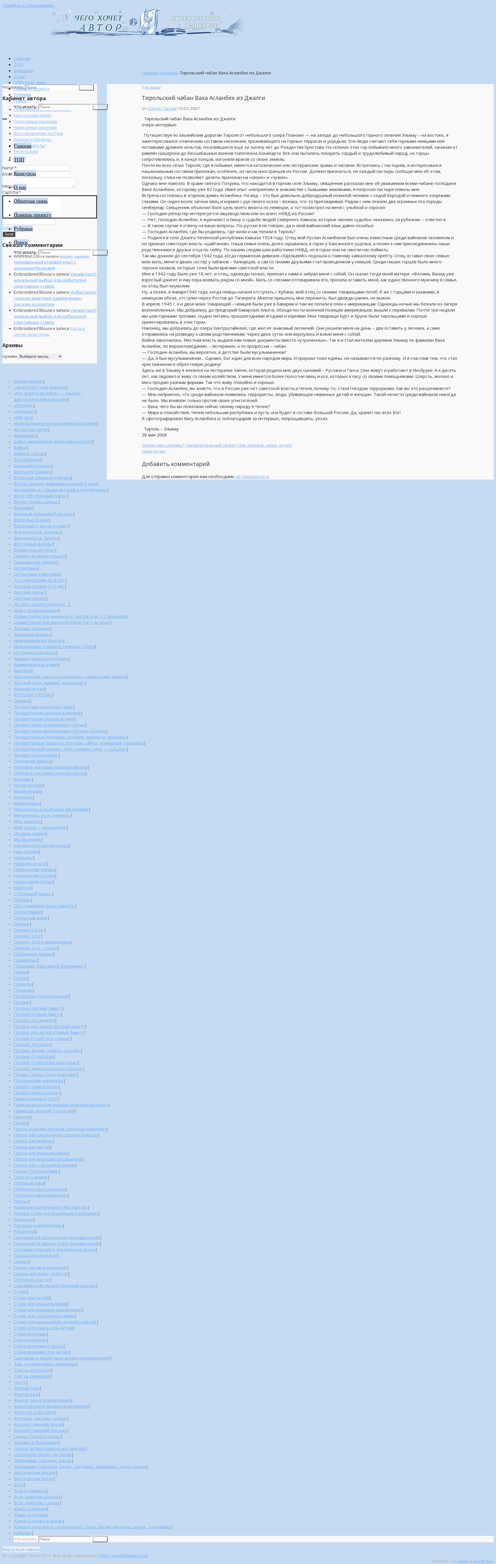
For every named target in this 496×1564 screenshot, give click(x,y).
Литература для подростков (43, 706)
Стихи (20, 1291)
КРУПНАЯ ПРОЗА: (32, 694)
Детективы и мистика (36, 574)
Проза (20, 1123)
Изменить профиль (32, 139)
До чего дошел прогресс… (41, 604)
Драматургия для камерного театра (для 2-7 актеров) (69, 616)
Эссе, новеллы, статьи (36, 1502)
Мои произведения (32, 115)
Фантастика (26, 1394)
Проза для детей (32, 1147)
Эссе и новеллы (30, 1490)
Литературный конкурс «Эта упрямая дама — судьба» (70, 749)
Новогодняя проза (33, 881)
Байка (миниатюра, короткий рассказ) (53, 441)
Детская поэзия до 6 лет (39, 580)
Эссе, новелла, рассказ (37, 1496)
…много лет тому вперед (39, 387)
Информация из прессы (38, 640)
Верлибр (23, 508)
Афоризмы (25, 435)
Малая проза (27, 791)
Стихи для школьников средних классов (55, 1322)
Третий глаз (26, 1388)
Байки (20, 447)
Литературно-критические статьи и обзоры (59, 731)
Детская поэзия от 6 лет (39, 586)
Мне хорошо (27, 821)
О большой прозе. (33, 893)
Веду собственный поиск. (40, 495)
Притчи (22, 1117)
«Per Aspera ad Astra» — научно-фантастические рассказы (48, 396)
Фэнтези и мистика (34, 1412)
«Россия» (23, 405)
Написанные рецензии (35, 127)
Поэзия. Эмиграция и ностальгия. (48, 1068)
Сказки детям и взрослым (40, 1267)
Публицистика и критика (39, 1189)
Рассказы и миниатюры (38, 1225)
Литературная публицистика (43, 719)
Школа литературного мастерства (49, 1448)
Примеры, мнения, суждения (44, 1110)
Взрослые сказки (31, 520)
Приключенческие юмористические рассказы (61, 1104)
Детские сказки (30, 598)
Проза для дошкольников (40, 1153)
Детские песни (29, 592)
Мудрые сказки (29, 833)
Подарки (23, 990)
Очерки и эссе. (29, 930)
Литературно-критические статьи (49, 725)
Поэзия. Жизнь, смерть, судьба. (47, 1050)
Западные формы (32, 634)
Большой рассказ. (32, 465)
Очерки (21, 924)
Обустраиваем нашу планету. (44, 905)
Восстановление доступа (38, 133)
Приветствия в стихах (36, 1092)
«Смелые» (24, 411)
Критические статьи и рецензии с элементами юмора (70, 676)
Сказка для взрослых (35, 1255)
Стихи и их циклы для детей (43, 1328)
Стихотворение (30, 1334)
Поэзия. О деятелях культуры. (45, 1062)
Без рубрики (27, 459)
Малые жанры (28, 381)
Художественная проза (38, 1424)
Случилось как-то (31, 1279)
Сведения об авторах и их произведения (56, 1237)
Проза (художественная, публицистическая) (60, 1129)
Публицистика (29, 1183)
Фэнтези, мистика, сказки (40, 1418)
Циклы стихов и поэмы (37, 1436)
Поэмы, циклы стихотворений (45, 1074)
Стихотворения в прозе (38, 1346)
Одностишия (27, 912)
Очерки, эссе (27, 936)
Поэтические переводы (38, 1080)
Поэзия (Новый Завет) (37, 1014)
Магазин (22, 779)
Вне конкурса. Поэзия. (37, 532)
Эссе (18, 1484)
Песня (20, 978)
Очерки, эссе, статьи (35, 948)
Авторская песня (31, 429)
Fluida (462, 1561)
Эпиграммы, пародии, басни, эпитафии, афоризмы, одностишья (80, 1466)
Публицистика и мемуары (40, 1195)
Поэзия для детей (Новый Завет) (48, 1032)
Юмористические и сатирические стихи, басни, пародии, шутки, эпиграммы (92, 1527)
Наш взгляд (26, 851)
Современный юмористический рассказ (55, 1285)
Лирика (21, 700)
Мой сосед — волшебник (40, 827)
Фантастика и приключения (42, 1400)
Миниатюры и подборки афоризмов (51, 809)
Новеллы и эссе (30, 863)
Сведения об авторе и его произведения (56, 1243)
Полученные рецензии (35, 121)
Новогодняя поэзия (34, 875)
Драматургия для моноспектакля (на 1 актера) (61, 622)
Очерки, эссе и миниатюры (42, 942)
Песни (20, 972)
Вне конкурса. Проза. (35, 538)
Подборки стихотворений (41, 996)
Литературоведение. (36, 755)
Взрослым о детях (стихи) (40, 526)
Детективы (25, 568)
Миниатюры (26, 803)
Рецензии (24, 1231)
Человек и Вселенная (36, 1442)
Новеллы (23, 857)
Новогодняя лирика (34, 869)
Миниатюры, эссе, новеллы (42, 815)
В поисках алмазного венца (42, 477)
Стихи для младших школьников (47, 1309)
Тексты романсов (32, 1376)
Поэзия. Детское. (32, 1044)
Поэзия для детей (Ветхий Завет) (49, 1026)
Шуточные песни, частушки (42, 1454)
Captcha (11, 192)
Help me (22, 417)
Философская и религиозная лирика (51, 1406)
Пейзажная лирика (33, 954)
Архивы (9, 356)
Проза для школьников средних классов (55, 1135)
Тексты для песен (32, 1370)
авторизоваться (252, 476)
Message (12, 186)
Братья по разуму (32, 471)
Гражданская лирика (35, 562)
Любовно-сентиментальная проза (49, 773)
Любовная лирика (32, 761)
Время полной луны (34, 550)
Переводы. (25, 960)
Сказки (21, 1261)
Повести (23, 984)
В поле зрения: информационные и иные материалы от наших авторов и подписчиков (60, 486)
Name (9, 167)
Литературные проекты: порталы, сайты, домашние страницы (79, 743)
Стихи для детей (31, 1297)
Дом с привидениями (36, 610)
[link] (20, 100)
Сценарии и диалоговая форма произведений (61, 1358)
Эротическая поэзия (34, 1472)
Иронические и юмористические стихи (54, 646)
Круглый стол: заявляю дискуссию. (49, 682)
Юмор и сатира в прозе (38, 1521)
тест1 (20, 1382)
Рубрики (22, 1533)
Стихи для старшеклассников (44, 1316)
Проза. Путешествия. (36, 1171)
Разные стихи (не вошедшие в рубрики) (56, 1213)
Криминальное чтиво (36, 664)
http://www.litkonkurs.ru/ (123, 1555)
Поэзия (21, 1002)
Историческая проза (35, 652)
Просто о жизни (30, 1177)
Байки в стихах (29, 453)
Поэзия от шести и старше (42, 1038)
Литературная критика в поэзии (47, 713)
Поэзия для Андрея (34, 1020)
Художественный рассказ (40, 1430)
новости (22, 887)
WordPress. (483, 1561)
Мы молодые (27, 839)
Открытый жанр (30, 918)
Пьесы (21, 1201)
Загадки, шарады (31, 628)
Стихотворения (30, 1340)
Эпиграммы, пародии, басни (42, 1460)
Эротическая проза (33, 1478)
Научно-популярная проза (41, 845)
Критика (22, 670)
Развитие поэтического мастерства (50, 1207)
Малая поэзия (28, 785)
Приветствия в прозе (36, 1086)
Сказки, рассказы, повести (40, 1273)
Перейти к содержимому (28, 5)
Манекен (23, 797)
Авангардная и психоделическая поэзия (55, 423)
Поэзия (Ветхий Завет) (38, 1008)
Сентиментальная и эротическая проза (54, 1249)
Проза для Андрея (33, 1141)
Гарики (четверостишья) (39, 556)
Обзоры (22, 899)
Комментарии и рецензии (41, 658)
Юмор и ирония (30, 1508)
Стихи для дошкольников (40, 1303)
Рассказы (168, 73)
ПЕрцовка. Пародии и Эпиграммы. (49, 966)
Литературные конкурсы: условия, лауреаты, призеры (70, 737)
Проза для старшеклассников (44, 1165)
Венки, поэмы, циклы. (36, 501)
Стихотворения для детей (41, 1352)
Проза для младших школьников (48, 1159)
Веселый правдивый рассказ (43, 514)
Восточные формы (33, 544)
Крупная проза (29, 688)
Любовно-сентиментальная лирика (50, 767)
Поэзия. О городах (33, 1056)
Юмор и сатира (29, 1514)
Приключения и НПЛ (35, 1098)
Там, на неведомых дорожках (44, 1364)
